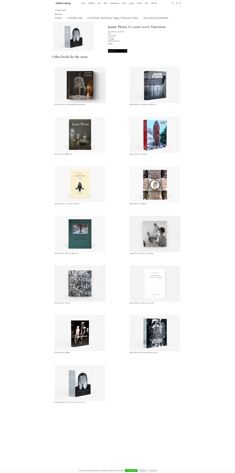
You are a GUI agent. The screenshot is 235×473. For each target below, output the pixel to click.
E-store (131, 3)
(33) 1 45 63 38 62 (117, 455)
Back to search (61, 10)
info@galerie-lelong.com (92, 457)
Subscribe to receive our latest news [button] (116, 434)
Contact (139, 3)
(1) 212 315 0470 (164, 455)
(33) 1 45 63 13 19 (93, 455)
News (105, 3)
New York (154, 3)
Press (146, 3)
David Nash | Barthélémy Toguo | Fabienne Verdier (113, 17)
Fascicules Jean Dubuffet (155, 17)
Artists (83, 3)
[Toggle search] (173, 3)
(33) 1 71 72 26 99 (141, 455)
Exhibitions (91, 3)
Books (124, 3)
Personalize (143, 470)
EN (180, 3)
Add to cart (112, 51)
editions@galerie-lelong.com (117, 457)
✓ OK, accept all (131, 470)
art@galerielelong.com (164, 457)
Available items (74, 17)
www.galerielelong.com (174, 457)
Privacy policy (153, 470)
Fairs (99, 3)
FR (177, 3)
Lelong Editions (114, 3)
